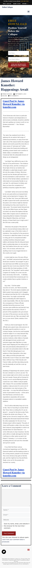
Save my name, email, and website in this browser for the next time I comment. (17, 526)
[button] (28, 11)
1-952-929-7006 (24, 1)
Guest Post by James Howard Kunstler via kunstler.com (14, 104)
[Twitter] (4, 552)
